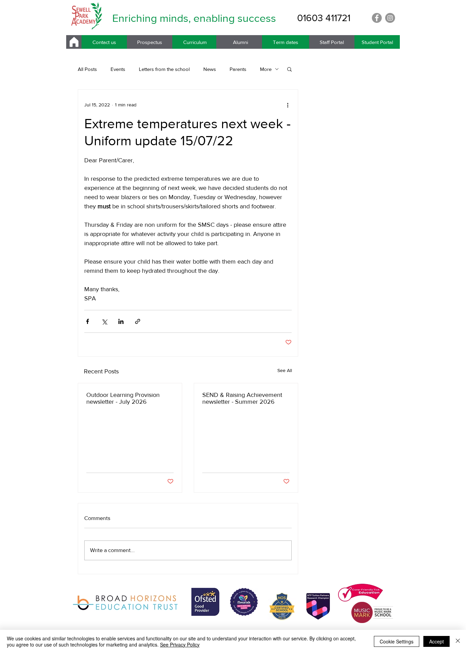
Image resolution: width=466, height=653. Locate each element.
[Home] (74, 42)
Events (118, 69)
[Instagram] (390, 18)
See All (284, 370)
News (209, 69)
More (266, 69)
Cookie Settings (396, 641)
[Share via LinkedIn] (121, 321)
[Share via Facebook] (87, 321)
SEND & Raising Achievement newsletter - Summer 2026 (242, 398)
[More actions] (287, 105)
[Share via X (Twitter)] (104, 321)
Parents (238, 69)
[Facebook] (377, 18)
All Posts (87, 69)
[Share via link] (137, 321)
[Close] (458, 641)
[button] (289, 69)
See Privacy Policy (180, 644)
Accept (436, 641)
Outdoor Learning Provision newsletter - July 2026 (123, 398)
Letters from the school (164, 69)
